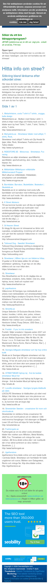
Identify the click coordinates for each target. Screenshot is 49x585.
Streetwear (10, 273)
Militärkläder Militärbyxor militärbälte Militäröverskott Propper (18, 171)
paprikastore (10, 288)
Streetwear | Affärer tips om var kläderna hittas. (24, 258)
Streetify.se (10, 308)
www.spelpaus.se (13, 498)
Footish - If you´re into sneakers (19, 329)
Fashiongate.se (12, 429)
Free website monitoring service (29, 573)
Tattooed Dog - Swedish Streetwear (19, 243)
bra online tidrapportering (26, 576)
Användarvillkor (36, 578)
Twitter (6, 578)
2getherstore (10, 452)
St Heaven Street (11, 225)
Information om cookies (20, 578)
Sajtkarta (7, 581)
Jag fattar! (34, 22)
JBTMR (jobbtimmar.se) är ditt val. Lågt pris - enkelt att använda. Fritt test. (24, 40)
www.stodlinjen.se (35, 496)
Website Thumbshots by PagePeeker (30, 571)
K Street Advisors (11, 202)
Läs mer (23, 22)
